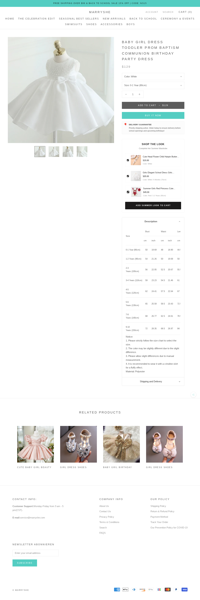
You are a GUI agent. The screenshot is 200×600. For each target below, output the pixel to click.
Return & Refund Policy (162, 511)
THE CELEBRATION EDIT (36, 18)
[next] (190, 445)
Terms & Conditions (109, 522)
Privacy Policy (106, 516)
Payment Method (159, 516)
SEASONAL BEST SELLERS (79, 18)
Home (9, 18)
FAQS (102, 533)
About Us (104, 506)
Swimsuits (73, 24)
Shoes (91, 24)
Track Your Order (159, 522)
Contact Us (105, 511)
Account (152, 12)
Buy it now (153, 115)
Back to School (143, 18)
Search (168, 12)
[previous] (9, 445)
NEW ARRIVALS (114, 18)
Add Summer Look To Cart (153, 205)
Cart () (185, 12)
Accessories (112, 24)
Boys (131, 24)
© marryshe (20, 590)
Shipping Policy (158, 506)
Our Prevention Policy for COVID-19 (169, 527)
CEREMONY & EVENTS (178, 18)
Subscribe (24, 563)
